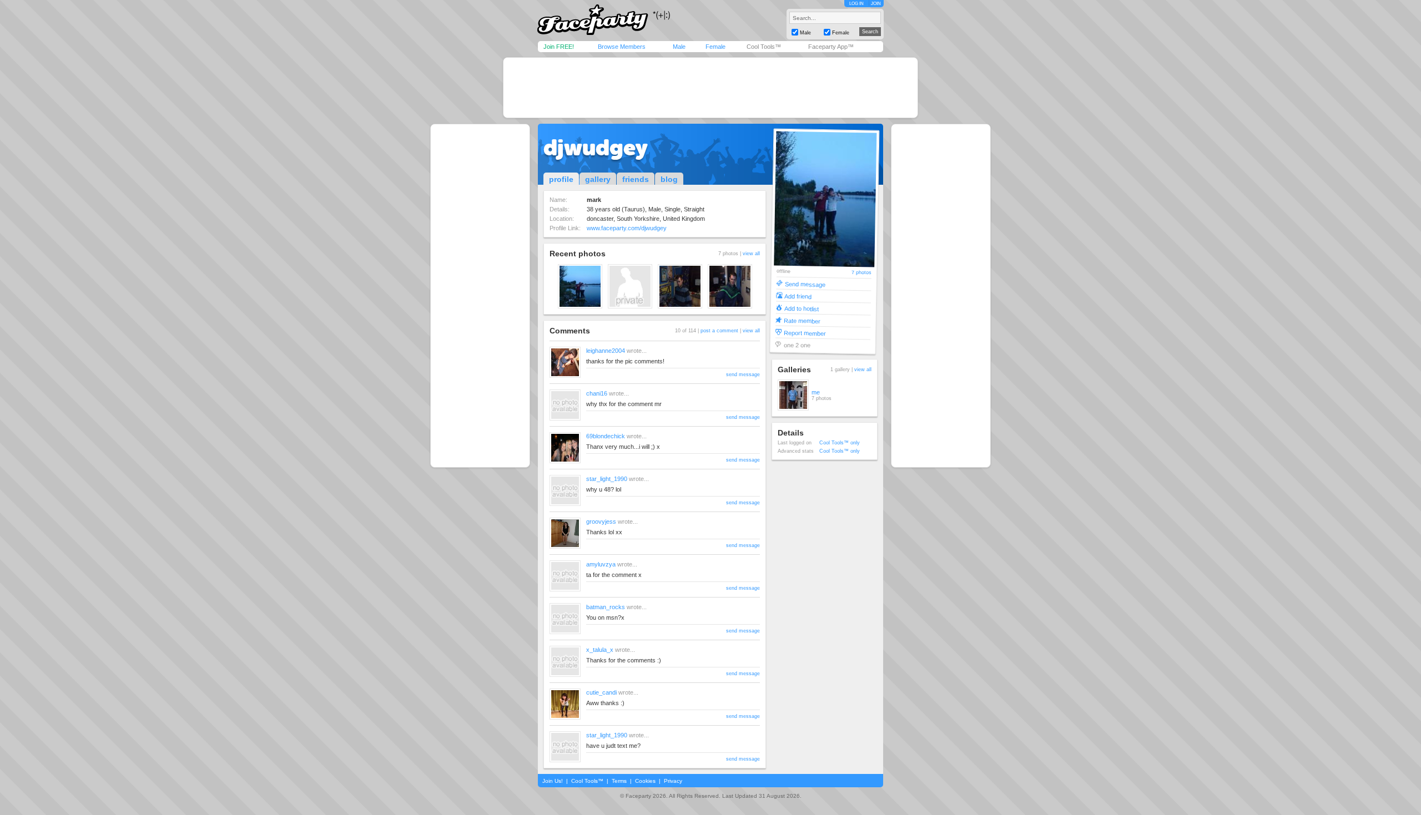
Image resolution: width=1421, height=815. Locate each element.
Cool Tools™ (764, 46)
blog (669, 179)
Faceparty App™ (831, 46)
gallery (598, 179)
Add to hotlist (801, 308)
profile (561, 179)
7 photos (861, 273)
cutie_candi (601, 692)
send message (743, 374)
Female (715, 46)
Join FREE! (558, 46)
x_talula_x (599, 649)
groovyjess (601, 521)
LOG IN (856, 3)
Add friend (798, 296)
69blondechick (605, 436)
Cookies (645, 781)
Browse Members (622, 46)
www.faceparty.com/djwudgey (627, 228)
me (816, 392)
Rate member (802, 320)
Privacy (673, 781)
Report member (805, 332)
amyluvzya (601, 564)
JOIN (876, 3)
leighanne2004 (605, 350)
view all (751, 253)
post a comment (719, 330)
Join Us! (552, 781)
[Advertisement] (710, 88)
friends (635, 179)
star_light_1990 (606, 478)
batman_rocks (605, 607)
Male (679, 46)
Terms (619, 781)
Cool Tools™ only (839, 443)
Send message (805, 283)
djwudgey (595, 147)
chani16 (596, 393)
